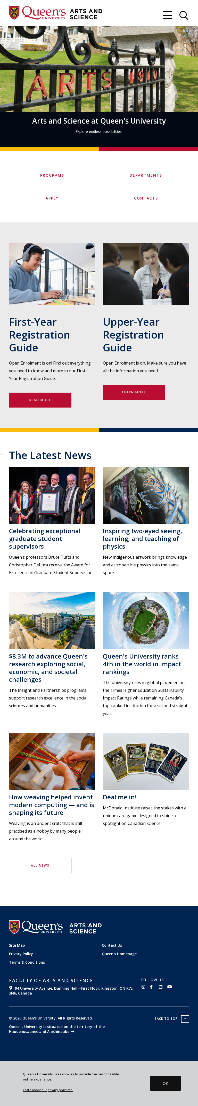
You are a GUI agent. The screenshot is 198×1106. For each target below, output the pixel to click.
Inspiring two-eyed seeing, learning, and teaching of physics (142, 538)
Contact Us (112, 945)
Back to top (167, 1018)
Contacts (146, 198)
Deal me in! (120, 797)
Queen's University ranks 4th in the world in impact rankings (142, 664)
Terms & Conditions (27, 962)
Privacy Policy (21, 953)
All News (40, 865)
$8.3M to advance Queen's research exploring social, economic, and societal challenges (48, 668)
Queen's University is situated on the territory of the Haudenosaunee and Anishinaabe (57, 1029)
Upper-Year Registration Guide (133, 335)
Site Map (17, 945)
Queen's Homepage (119, 953)
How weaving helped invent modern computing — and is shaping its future (51, 805)
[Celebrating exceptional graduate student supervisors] (52, 495)
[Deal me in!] (146, 761)
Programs (52, 175)
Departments (146, 175)
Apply (52, 198)
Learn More (134, 392)
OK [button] (165, 1083)
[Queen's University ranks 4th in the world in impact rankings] (146, 620)
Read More (40, 400)
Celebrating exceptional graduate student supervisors (45, 538)
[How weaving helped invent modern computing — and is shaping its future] (52, 761)
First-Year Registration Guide (39, 335)
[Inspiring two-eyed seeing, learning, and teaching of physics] (146, 495)
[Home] (86, 14)
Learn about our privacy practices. (48, 1090)
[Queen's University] (37, 13)
